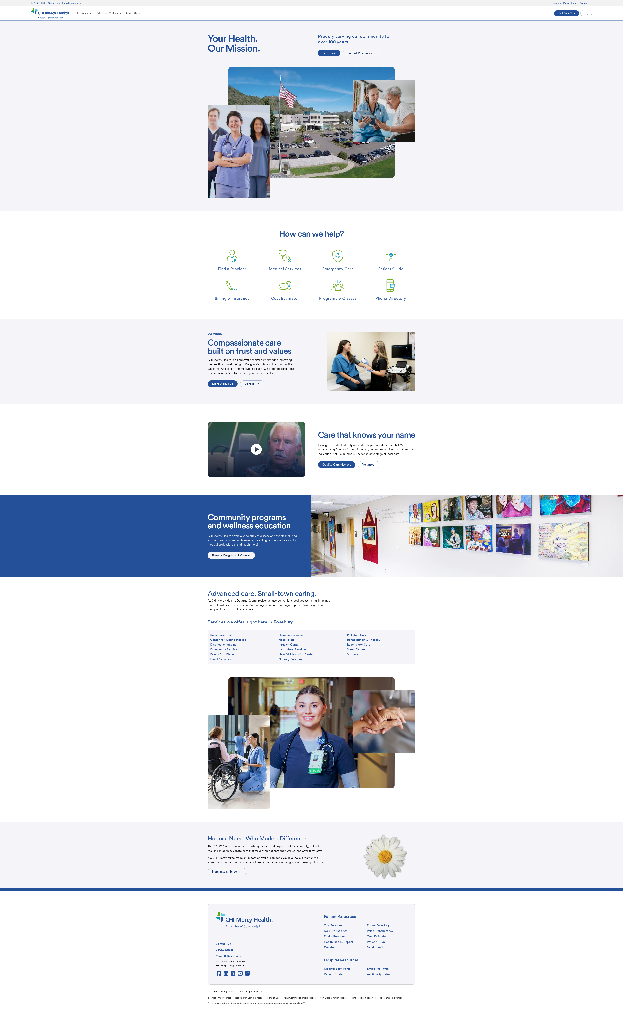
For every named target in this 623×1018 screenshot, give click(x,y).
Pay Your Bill (586, 3)
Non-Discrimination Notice (333, 997)
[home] (50, 13)
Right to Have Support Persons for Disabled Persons (377, 997)
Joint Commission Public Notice (299, 997)
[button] (84, 13)
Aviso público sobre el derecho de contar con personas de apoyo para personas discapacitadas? (256, 1003)
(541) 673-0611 (38, 3)
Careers (557, 3)
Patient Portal (570, 3)
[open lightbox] (256, 449)
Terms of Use (273, 997)
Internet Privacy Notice (219, 997)
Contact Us (54, 3)
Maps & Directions (71, 3)
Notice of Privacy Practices (248, 997)
